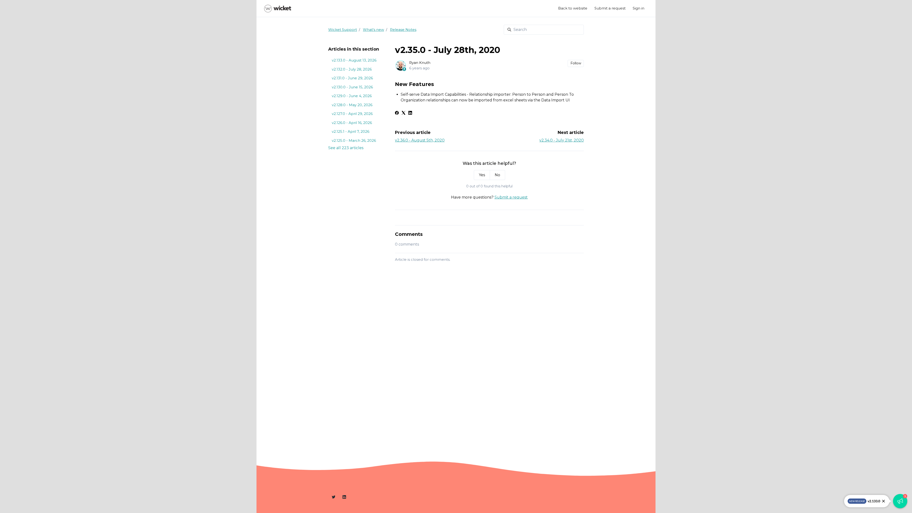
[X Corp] (403, 113)
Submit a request (610, 8)
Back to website (572, 8)
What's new (373, 29)
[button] (900, 501)
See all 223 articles (345, 148)
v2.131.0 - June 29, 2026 (352, 78)
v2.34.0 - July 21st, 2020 (561, 140)
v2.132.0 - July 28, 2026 (352, 69)
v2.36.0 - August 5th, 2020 (420, 140)
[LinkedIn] (410, 113)
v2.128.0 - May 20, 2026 (352, 105)
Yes (482, 175)
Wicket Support (342, 29)
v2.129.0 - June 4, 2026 (352, 96)
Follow (575, 63)
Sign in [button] (638, 8)
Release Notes (403, 29)
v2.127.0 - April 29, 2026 (352, 113)
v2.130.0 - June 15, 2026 (352, 87)
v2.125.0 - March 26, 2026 (354, 140)
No (497, 175)
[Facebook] (397, 113)
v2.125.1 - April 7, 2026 (350, 131)
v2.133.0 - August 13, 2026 (354, 60)
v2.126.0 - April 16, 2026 (352, 122)
